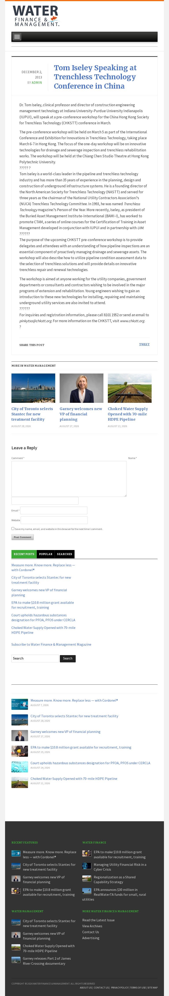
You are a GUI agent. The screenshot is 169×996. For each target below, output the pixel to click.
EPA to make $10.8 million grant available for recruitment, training (81, 747)
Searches (64, 554)
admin (37, 82)
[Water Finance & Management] (36, 15)
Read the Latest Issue (98, 920)
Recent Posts (24, 554)
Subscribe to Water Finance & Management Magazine (51, 644)
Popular (45, 554)
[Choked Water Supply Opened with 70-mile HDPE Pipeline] (130, 390)
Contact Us (90, 932)
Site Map (152, 987)
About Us (86, 987)
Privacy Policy (119, 987)
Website (15, 520)
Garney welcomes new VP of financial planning (81, 414)
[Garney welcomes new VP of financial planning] (81, 390)
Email (15, 510)
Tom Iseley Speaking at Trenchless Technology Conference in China (95, 77)
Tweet (144, 344)
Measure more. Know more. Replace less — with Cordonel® (74, 700)
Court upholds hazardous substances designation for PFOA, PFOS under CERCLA (90, 763)
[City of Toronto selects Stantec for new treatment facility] (33, 390)
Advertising (90, 938)
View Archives (92, 926)
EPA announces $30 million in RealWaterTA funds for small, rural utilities (114, 894)
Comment (17, 458)
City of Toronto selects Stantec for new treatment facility (32, 414)
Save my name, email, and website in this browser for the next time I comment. (59, 529)
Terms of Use (138, 987)
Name (132, 458)
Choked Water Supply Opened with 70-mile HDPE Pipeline (128, 414)
